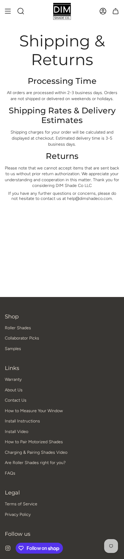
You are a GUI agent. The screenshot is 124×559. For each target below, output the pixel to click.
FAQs (10, 473)
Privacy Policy (18, 514)
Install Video (16, 431)
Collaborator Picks (22, 338)
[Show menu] (8, 11)
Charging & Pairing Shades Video (36, 452)
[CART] (115, 11)
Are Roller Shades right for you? (35, 462)
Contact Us (15, 400)
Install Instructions (22, 421)
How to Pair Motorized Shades (34, 441)
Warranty (13, 379)
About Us (14, 390)
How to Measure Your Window (34, 410)
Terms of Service (21, 504)
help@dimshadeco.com (89, 198)
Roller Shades (18, 327)
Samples (13, 348)
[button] (20, 11)
